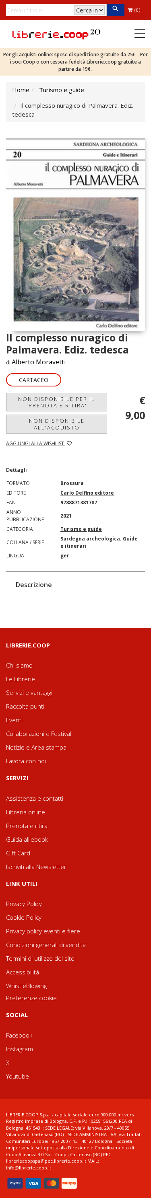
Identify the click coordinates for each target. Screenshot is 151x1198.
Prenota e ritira (27, 826)
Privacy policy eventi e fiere (43, 931)
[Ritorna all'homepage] (56, 33)
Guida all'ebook (27, 839)
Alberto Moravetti (39, 362)
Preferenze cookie (31, 998)
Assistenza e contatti (34, 798)
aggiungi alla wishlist (35, 443)
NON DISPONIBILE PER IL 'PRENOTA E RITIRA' (56, 402)
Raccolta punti (25, 706)
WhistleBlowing (26, 986)
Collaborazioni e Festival (38, 733)
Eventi (14, 720)
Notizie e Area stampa (36, 747)
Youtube (17, 1076)
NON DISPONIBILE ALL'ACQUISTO (57, 424)
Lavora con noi (26, 761)
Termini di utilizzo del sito (40, 958)
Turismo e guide (61, 90)
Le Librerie (20, 679)
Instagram (19, 1049)
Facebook (19, 1035)
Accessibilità (22, 972)
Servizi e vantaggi (29, 692)
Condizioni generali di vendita (46, 945)
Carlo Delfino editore (87, 492)
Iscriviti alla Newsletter (36, 867)
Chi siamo (19, 665)
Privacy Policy (24, 904)
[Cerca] (115, 10)
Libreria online (25, 812)
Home (20, 90)
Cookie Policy (23, 917)
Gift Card (18, 853)
